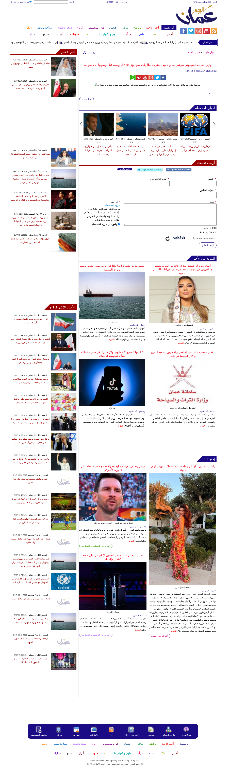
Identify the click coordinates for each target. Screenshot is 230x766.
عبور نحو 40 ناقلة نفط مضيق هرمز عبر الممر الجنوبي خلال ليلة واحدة (130, 150)
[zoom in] (84, 52)
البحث (71, 2)
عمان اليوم (24, 2)
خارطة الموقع (169, 735)
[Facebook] (179, 171)
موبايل (59, 735)
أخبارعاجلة (209, 52)
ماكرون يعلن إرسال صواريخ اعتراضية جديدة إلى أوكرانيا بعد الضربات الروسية (98, 150)
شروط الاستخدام (112, 205)
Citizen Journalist (131, 735)
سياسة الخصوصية (39, 735)
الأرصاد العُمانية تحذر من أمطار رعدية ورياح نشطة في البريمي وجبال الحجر (114, 42)
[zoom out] (93, 52)
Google (13, 2)
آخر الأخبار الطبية (159, 636)
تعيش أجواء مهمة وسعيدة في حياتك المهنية (30, 598)
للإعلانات (94, 735)
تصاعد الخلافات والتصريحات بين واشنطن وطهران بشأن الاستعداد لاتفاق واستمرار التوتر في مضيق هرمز (30, 179)
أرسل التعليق (208, 245)
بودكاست (186, 735)
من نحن (151, 735)
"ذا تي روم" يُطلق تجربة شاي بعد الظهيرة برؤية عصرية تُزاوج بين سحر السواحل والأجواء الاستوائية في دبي (30, 221)
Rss (111, 735)
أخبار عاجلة (194, 52)
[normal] (89, 52)
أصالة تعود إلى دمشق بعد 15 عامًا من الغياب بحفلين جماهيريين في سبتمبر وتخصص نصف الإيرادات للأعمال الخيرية (182, 269)
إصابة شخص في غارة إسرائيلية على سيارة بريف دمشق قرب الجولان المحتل (162, 150)
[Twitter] (150, 171)
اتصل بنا (76, 735)
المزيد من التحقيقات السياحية (95, 546)
